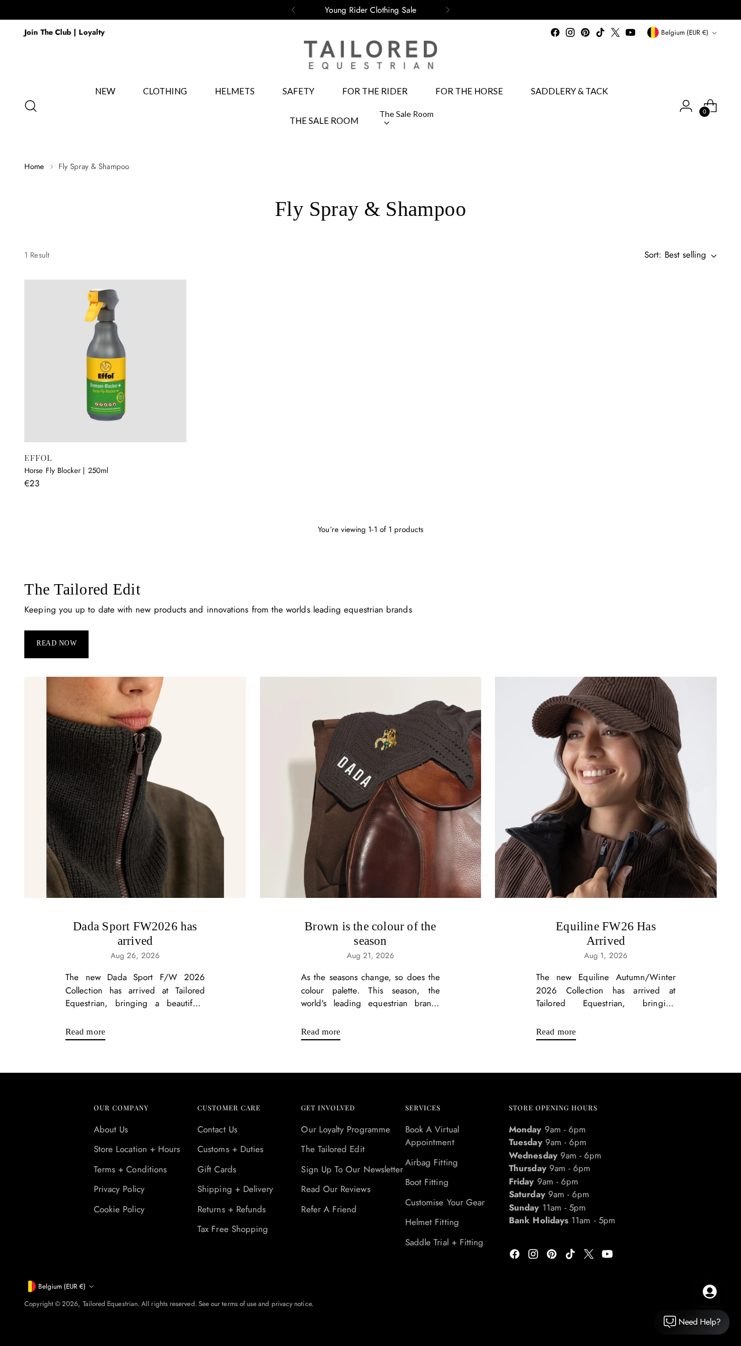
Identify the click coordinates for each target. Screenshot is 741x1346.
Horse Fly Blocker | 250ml (66, 470)
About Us (111, 1129)
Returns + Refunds (231, 1209)
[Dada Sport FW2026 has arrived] (135, 787)
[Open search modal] (30, 106)
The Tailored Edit (332, 1149)
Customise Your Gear (445, 1202)
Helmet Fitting (432, 1222)
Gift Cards (216, 1169)
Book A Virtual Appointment (432, 1136)
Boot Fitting (427, 1182)
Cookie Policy (119, 1209)
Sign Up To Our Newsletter (352, 1169)
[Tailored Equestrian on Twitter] (615, 32)
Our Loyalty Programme (345, 1129)
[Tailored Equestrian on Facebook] (555, 32)
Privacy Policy (119, 1189)
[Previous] (293, 10)
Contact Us (217, 1129)
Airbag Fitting (431, 1162)
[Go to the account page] (686, 106)
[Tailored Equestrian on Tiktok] (600, 32)
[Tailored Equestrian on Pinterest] (585, 32)
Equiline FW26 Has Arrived (606, 933)
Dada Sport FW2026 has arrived (135, 933)
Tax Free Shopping (232, 1229)
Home (34, 166)
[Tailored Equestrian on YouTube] (630, 32)
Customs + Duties (230, 1149)
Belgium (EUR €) (685, 32)
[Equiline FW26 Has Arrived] (606, 787)
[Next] (447, 10)
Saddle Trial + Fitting (444, 1242)
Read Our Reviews (335, 1189)
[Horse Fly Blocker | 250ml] (105, 361)
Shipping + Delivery (235, 1189)
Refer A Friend (329, 1209)
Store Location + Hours (137, 1149)
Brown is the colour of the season (370, 933)
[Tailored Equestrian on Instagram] (570, 32)
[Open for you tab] (710, 1291)
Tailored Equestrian (110, 1303)
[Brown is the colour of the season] (371, 787)
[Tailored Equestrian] (370, 55)
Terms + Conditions (130, 1169)
